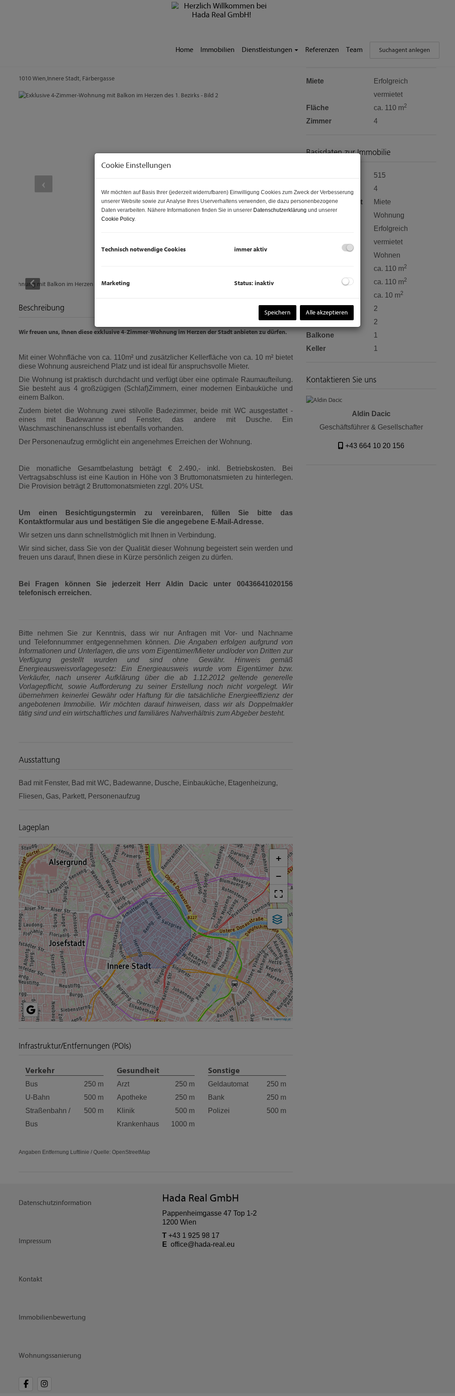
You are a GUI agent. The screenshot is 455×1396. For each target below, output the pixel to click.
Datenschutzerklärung (280, 210)
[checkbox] (348, 247)
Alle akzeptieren (327, 312)
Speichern (277, 312)
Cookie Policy (117, 219)
